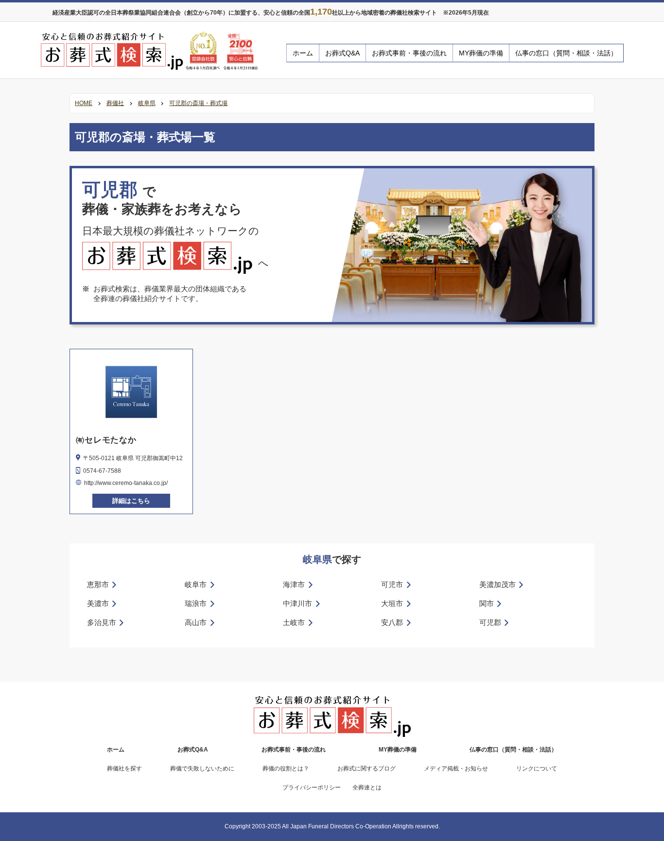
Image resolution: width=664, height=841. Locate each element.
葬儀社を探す (124, 768)
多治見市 (101, 622)
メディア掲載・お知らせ (456, 768)
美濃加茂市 (497, 584)
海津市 (294, 584)
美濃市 (98, 603)
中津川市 (297, 603)
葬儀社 (115, 103)
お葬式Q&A (342, 53)
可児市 (392, 584)
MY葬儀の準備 (481, 53)
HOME (83, 103)
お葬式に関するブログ (366, 768)
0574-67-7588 (102, 470)
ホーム (303, 53)
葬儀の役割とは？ (285, 768)
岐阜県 (147, 103)
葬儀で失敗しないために (202, 768)
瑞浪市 (196, 603)
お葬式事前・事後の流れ (409, 53)
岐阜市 (196, 584)
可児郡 (490, 622)
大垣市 (392, 603)
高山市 (196, 622)
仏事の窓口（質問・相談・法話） (566, 53)
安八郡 (392, 622)
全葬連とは (367, 787)
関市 (486, 603)
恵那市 (98, 584)
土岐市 (294, 622)
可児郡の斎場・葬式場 (198, 103)
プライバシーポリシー (311, 787)
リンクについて (536, 768)
